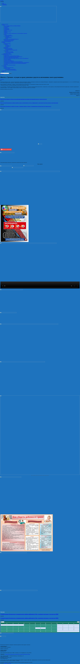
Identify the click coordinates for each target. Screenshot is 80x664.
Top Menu (1, 0)
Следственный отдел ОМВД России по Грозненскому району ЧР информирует (16, 62)
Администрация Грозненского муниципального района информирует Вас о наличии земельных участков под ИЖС (29, 614)
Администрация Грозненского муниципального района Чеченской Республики (17, 654)
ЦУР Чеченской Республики (8, 40)
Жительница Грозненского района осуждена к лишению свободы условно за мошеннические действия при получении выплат (25, 106)
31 (51, 631)
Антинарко (6, 27)
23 (40, 629)
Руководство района (7, 43)
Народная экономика (9, 35)
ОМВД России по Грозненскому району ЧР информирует (13, 56)
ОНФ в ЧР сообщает (7, 59)
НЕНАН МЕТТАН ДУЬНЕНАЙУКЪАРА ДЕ (11, 39)
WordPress (5, 663)
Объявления (4, 70)
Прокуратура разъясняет (10, 52)
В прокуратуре (4, 4)
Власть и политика (5, 24)
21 (18, 629)
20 (6, 629)
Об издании (4, 65)
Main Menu (2, 74)
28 (18, 631)
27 (6, 631)
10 (51, 626)
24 (51, 629)
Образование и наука (7, 31)
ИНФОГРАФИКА (9, 37)
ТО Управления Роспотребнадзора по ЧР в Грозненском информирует (15, 63)
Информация (6, 47)
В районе (3, 42)
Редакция (5, 66)
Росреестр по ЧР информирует (9, 60)
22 (29, 629)
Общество (5, 32)
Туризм (5, 34)
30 (40, 631)
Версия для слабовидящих (6, 149)
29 (29, 631)
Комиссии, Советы (7, 68)
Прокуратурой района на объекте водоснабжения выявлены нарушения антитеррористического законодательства (23, 99)
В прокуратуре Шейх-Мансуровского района (11, 57)
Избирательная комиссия (8, 48)
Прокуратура (6, 50)
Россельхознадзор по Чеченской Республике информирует (13, 61)
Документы (6, 44)
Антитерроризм (6, 29)
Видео (7, 38)
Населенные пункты (7, 53)
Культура (5, 30)
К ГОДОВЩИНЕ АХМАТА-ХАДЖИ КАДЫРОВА (12, 25)
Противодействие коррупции (8, 67)
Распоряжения (8, 46)
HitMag (10, 663)
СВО (3, 3)
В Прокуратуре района (9, 51)
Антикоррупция (6, 28)
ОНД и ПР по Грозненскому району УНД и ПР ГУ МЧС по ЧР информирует (16, 58)
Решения (7, 45)
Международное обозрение (6, 41)
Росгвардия (6, 64)
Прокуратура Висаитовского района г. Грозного (11, 55)
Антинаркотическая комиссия (10, 69)
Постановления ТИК (9, 49)
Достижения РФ (6, 36)
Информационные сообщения (7, 54)
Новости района (6, 26)
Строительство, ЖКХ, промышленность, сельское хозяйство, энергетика (15, 33)
